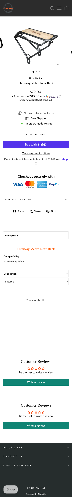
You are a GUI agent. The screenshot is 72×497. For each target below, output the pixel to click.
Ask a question (18, 199)
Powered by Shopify (36, 494)
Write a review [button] (36, 382)
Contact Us (13, 456)
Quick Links (13, 447)
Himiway (36, 78)
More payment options (36, 153)
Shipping (24, 99)
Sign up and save (17, 465)
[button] (36, 96)
